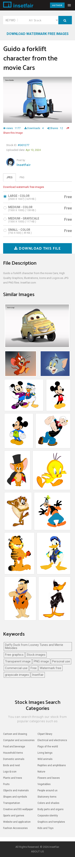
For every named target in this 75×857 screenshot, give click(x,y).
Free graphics (14, 655)
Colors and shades (48, 803)
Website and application (17, 821)
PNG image (41, 661)
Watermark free (50, 668)
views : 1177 (13, 128)
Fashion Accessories (15, 828)
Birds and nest (11, 765)
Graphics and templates (51, 821)
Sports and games (13, 815)
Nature (41, 771)
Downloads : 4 (35, 128)
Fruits (6, 784)
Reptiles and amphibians (52, 765)
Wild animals (45, 759)
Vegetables (44, 784)
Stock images (36, 655)
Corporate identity (48, 815)
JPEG (9, 177)
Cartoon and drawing (15, 734)
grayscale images (17, 675)
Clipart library (45, 734)
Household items (13, 752)
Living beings (45, 752)
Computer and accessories (19, 740)
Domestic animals (13, 759)
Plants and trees (12, 777)
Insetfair (24, 165)
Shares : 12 (56, 128)
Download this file (39, 248)
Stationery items (47, 796)
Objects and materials (16, 790)
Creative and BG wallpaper (18, 809)
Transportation (11, 803)
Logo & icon (9, 771)
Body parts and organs (51, 809)
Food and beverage (14, 746)
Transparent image (18, 661)
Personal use (61, 661)
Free (34, 668)
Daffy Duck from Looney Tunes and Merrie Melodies (34, 646)
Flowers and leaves (49, 777)
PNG (22, 177)
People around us (48, 790)
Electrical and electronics (52, 740)
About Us (37, 851)
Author (57, 5)
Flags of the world (48, 746)
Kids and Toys (46, 828)
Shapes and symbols (15, 796)
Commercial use (16, 668)
